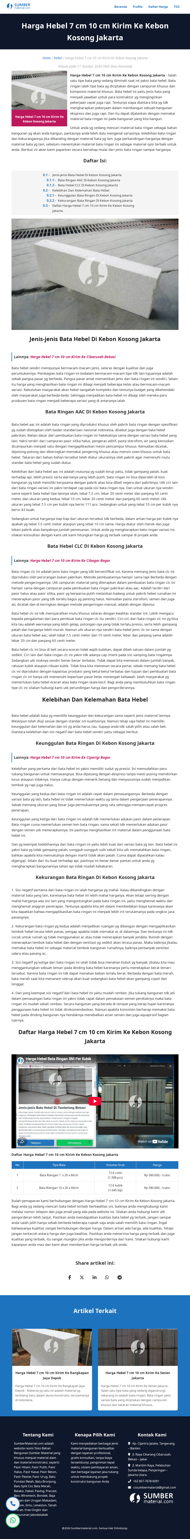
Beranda (120, 7)
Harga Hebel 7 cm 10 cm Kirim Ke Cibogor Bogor (70, 560)
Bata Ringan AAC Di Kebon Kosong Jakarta (89, 180)
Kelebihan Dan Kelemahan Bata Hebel (80, 190)
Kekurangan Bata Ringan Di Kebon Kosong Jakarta (95, 200)
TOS (177, 7)
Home (46, 58)
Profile (137, 7)
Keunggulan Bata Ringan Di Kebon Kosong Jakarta (95, 195)
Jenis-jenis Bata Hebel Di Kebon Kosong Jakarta (87, 175)
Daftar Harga (158, 7)
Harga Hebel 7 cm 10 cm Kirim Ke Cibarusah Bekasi (73, 356)
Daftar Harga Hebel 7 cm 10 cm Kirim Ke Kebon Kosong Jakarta (93, 208)
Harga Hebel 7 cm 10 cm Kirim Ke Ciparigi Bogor (70, 757)
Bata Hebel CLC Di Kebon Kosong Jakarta (88, 185)
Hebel (58, 58)
